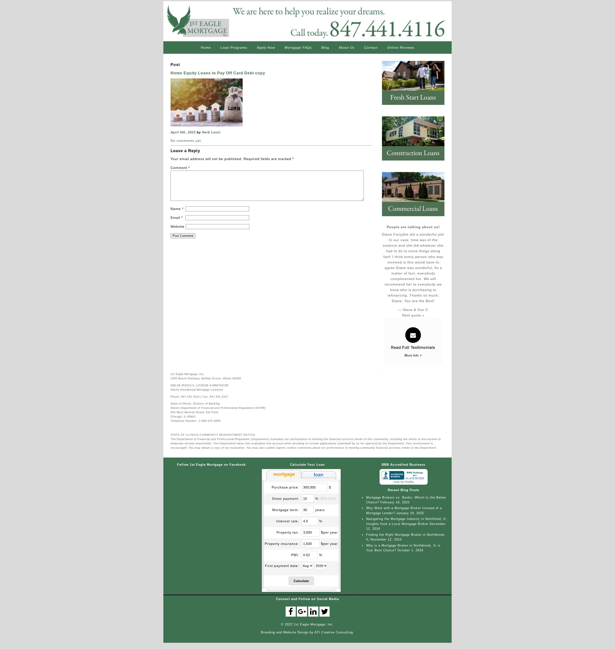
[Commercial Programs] (415, 218)
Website (177, 226)
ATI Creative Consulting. (334, 632)
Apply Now (266, 47)
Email (177, 218)
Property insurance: (282, 544)
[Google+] (302, 612)
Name (177, 209)
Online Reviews (400, 47)
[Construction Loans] (415, 162)
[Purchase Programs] (415, 107)
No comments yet (186, 141)
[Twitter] (325, 612)
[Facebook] (291, 612)
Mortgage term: (285, 510)
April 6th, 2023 (183, 132)
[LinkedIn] (313, 612)
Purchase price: (285, 487)
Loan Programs (234, 47)
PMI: (295, 555)
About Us (347, 47)
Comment (180, 168)
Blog (325, 47)
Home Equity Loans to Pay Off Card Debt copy (218, 73)
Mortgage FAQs (298, 47)
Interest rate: (287, 521)
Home (206, 47)
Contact (371, 47)
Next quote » (413, 315)
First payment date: (282, 566)
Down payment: (285, 498)
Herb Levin (211, 132)
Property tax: (288, 532)
